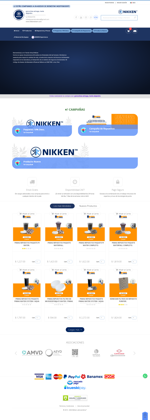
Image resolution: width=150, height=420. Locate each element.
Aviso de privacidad (83, 406)
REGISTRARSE (109, 3)
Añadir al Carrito (28, 214)
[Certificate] (32, 353)
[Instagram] (86, 17)
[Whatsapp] (91, 17)
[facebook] (76, 17)
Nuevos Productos (88, 205)
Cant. (33, 262)
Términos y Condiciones (66, 406)
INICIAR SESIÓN (122, 3)
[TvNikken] (18, 15)
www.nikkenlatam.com (34, 21)
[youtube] (81, 17)
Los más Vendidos (62, 205)
